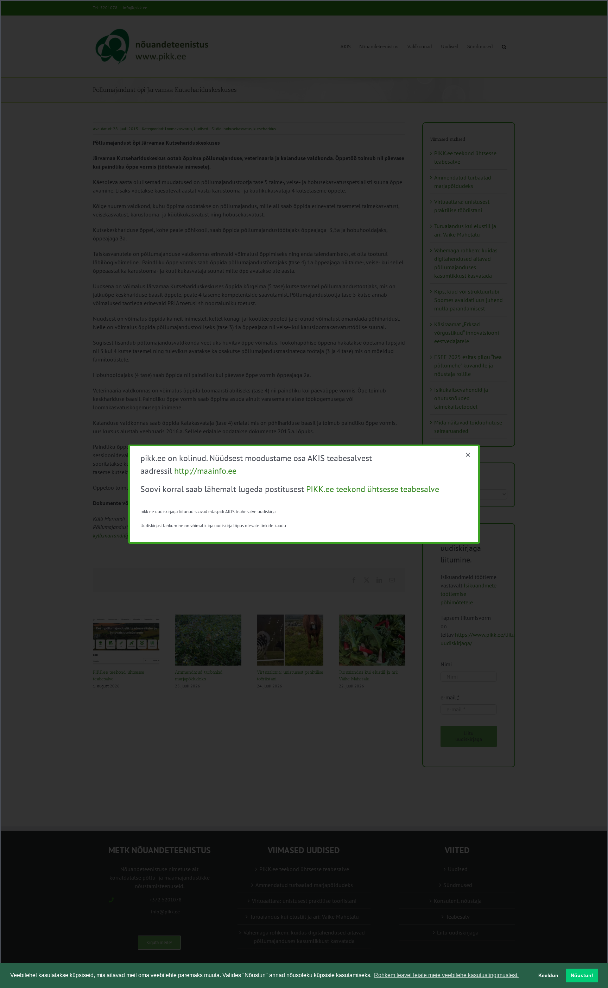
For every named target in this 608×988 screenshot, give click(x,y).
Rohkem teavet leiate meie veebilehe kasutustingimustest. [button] (446, 975)
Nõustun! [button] (582, 975)
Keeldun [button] (548, 975)
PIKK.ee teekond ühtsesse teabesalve (372, 489)
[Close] (468, 455)
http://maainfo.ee (205, 470)
